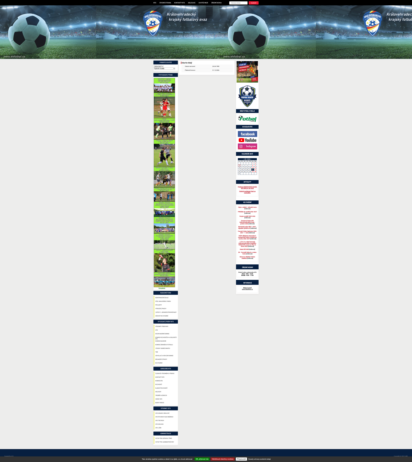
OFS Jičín (158, 428)
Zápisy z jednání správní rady (165, 312)
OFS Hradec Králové (162, 413)
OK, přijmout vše (202, 459)
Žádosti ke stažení (161, 316)
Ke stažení (158, 363)
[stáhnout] (247, 208)
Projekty (158, 305)
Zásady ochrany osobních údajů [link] (259, 459)
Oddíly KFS (158, 399)
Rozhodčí (158, 384)
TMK (156, 352)
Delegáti (158, 392)
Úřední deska (216, 3)
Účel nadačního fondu (163, 301)
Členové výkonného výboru (164, 373)
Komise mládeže (160, 341)
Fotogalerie (162, 288)
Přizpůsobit (241, 459)
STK (156, 330)
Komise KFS (159, 381)
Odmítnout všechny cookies (223, 459)
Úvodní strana (165, 3)
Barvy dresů (159, 402)
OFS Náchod (159, 424)
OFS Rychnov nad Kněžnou (164, 417)
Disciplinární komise (162, 334)
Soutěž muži (203, 3)
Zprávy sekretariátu (162, 348)
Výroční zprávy (160, 308)
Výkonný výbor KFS (161, 326)
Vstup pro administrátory (164, 442)
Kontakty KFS (179, 3)
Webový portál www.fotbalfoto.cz (247, 288)
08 (245, 159)
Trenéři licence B (161, 395)
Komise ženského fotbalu (164, 344)
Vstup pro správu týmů (163, 438)
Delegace (191, 3)
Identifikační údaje (161, 297)
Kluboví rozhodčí (161, 388)
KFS (154, 3)
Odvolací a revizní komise (164, 355)
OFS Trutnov (159, 420)
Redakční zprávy (161, 359)
